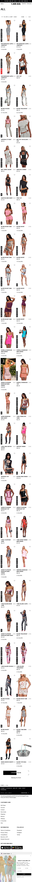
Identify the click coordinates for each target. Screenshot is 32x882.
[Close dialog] (30, 855)
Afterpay (3, 818)
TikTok (18, 834)
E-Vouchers (3, 820)
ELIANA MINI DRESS (22, 476)
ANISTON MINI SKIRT (7, 198)
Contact (3, 809)
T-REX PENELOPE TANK (21, 417)
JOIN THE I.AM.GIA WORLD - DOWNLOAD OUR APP (16, 1)
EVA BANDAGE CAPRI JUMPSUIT (7, 44)
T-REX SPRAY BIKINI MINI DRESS (22, 540)
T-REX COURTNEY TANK (6, 540)
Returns (3, 816)
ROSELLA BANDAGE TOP (22, 383)
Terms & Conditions (5, 830)
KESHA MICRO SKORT (7, 762)
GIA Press (3, 805)
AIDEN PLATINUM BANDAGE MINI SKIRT (7, 634)
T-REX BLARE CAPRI (22, 603)
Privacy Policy (4, 832)
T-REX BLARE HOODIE (7, 666)
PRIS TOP (19, 198)
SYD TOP (19, 76)
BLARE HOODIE (5, 108)
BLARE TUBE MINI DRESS (21, 730)
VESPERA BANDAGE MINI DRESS (22, 570)
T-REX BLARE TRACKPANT (20, 667)
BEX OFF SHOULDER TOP (22, 140)
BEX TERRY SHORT (6, 169)
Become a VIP (4, 837)
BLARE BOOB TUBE (6, 226)
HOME (2, 785)
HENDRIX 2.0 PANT (6, 139)
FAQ (2, 823)
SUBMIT (24, 874)
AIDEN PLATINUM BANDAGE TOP (6, 508)
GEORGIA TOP (5, 476)
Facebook (19, 830)
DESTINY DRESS (21, 446)
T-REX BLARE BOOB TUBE (6, 604)
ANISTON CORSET (21, 169)
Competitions (4, 834)
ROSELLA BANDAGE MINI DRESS (6, 351)
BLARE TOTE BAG (21, 762)
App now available (6, 843)
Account (3, 807)
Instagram (19, 832)
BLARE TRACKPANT (22, 108)
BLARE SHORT (20, 226)
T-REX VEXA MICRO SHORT (6, 447)
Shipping (3, 814)
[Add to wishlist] (14, 20)
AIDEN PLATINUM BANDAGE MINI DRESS (6, 384)
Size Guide (3, 812)
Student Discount (5, 839)
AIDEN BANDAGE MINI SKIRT (5, 417)
